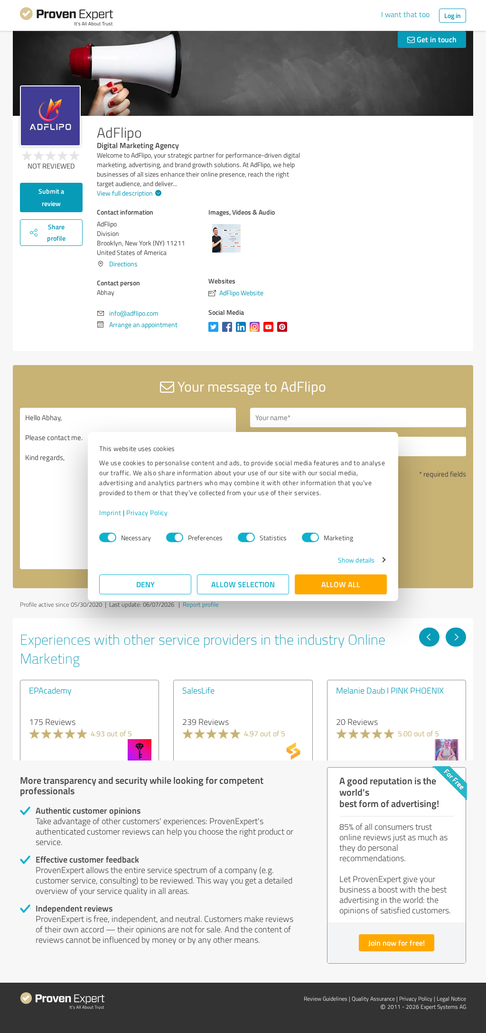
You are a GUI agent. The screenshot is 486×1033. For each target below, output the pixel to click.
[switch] (174, 537)
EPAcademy (50, 690)
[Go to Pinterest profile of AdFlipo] (284, 331)
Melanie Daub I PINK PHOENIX (390, 690)
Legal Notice (451, 999)
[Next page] (456, 637)
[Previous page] (429, 637)
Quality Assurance (373, 999)
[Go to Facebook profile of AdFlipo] (229, 331)
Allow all (340, 584)
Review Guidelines (325, 999)
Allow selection (243, 584)
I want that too (405, 14)
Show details (356, 559)
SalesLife (198, 690)
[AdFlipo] (50, 115)
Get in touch (436, 39)
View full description (125, 192)
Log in (452, 15)
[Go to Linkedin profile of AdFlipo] (243, 331)
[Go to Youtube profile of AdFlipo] (270, 331)
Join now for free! (396, 942)
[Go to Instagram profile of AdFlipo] (256, 331)
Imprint (110, 512)
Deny (145, 584)
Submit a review (51, 197)
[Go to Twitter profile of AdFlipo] (215, 331)
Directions (123, 263)
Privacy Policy (147, 512)
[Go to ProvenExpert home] (66, 18)
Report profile (201, 604)
